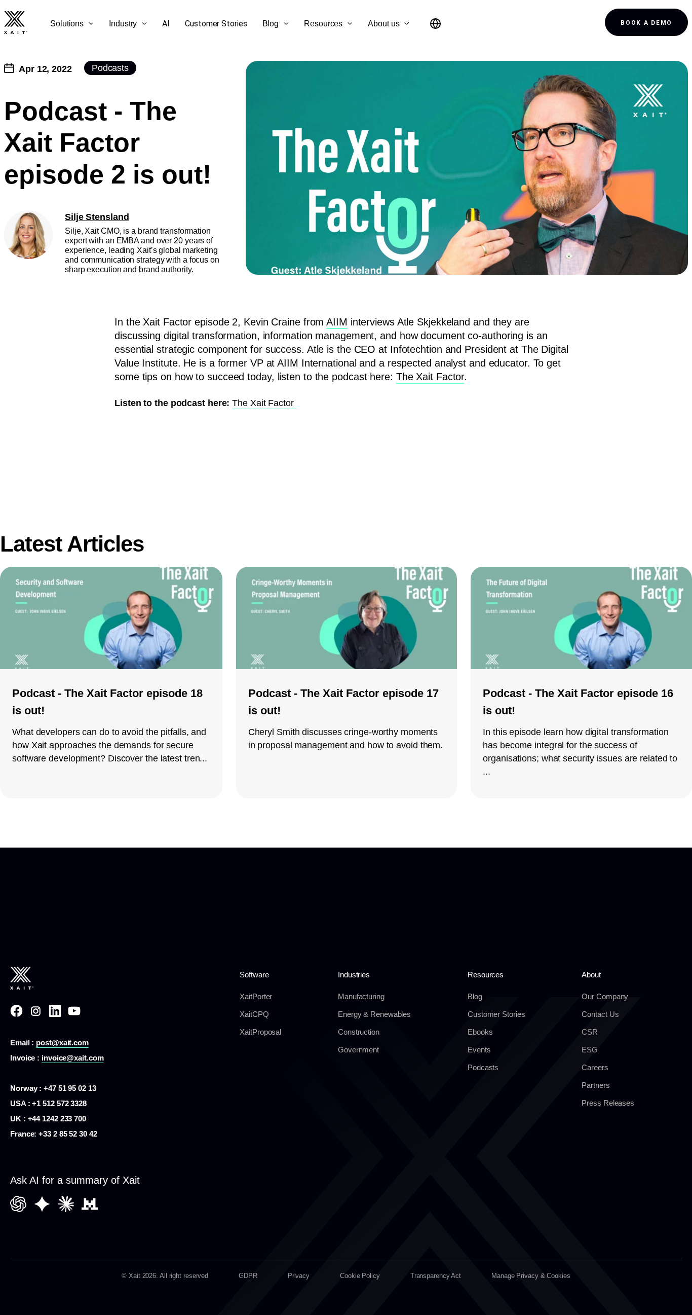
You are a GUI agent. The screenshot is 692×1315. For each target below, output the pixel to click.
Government (358, 1049)
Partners (595, 1085)
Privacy (299, 1276)
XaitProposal (260, 1032)
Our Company (605, 996)
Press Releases (608, 1103)
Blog (475, 996)
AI (166, 23)
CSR (590, 1032)
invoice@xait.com (72, 1057)
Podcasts (483, 1067)
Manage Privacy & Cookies (530, 1276)
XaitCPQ (254, 1014)
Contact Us (600, 1014)
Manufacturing (361, 996)
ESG (590, 1049)
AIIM (337, 321)
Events (479, 1049)
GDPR (248, 1276)
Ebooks (480, 1032)
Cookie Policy (360, 1276)
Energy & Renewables (374, 1014)
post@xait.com (62, 1042)
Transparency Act (435, 1276)
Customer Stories (216, 23)
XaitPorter (256, 996)
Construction (358, 1032)
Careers (595, 1067)
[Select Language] (435, 23)
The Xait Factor (430, 376)
